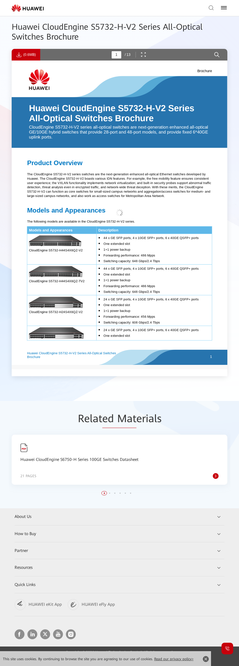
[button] (104, 493)
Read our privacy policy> (174, 659)
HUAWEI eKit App (45, 604)
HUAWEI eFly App (98, 604)
